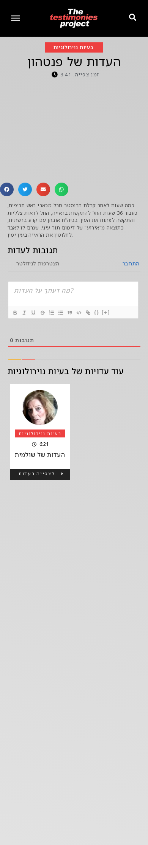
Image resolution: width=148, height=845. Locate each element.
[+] (106, 312)
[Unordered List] (60, 312)
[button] (7, 189)
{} (96, 312)
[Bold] (14, 312)
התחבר (130, 263)
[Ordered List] (51, 312)
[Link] (87, 312)
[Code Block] (78, 312)
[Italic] (23, 312)
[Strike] (42, 312)
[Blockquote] (69, 312)
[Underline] (33, 312)
